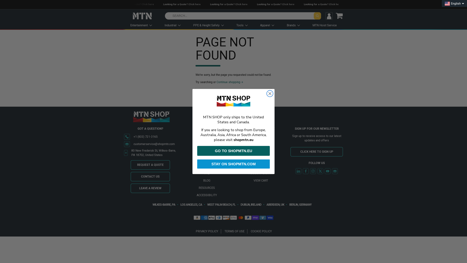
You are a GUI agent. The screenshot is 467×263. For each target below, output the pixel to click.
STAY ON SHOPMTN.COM (233, 164)
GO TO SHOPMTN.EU (233, 151)
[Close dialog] (270, 93)
